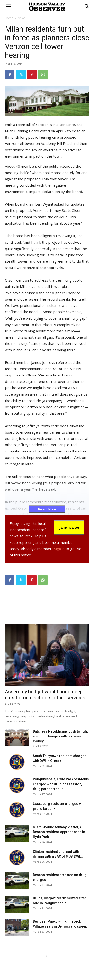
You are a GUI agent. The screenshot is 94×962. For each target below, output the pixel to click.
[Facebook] (9, 74)
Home (9, 18)
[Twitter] (21, 74)
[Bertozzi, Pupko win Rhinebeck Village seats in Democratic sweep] (17, 927)
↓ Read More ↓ (47, 509)
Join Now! (69, 527)
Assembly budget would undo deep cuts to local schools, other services (45, 695)
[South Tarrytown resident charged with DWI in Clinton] (17, 761)
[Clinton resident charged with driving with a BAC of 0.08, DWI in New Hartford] (17, 857)
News (21, 18)
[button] (87, 6)
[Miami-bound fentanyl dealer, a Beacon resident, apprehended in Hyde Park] (17, 833)
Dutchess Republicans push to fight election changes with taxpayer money (60, 736)
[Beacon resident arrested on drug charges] (17, 880)
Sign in (59, 548)
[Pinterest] (32, 74)
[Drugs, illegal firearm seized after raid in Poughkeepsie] (17, 904)
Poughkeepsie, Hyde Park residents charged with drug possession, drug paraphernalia (61, 784)
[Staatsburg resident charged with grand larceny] (17, 809)
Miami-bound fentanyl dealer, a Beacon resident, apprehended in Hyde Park (59, 832)
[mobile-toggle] (8, 6)
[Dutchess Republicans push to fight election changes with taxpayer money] (17, 737)
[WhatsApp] (43, 74)
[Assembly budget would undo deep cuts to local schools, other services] (47, 655)
